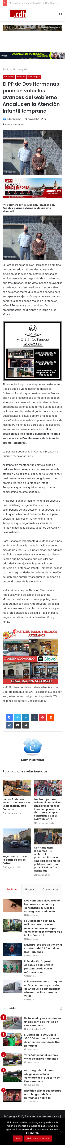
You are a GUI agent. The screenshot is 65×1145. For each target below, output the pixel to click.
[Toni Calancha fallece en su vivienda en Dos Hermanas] (12, 1059)
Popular (30, 889)
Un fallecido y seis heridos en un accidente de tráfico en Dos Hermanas (42, 1021)
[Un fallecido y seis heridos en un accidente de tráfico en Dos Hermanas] (12, 1022)
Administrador (13, 119)
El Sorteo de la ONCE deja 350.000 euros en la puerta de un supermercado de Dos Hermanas (42, 1040)
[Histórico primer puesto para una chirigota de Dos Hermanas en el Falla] (12, 1095)
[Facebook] (9, 717)
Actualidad (9, 76)
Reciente (12, 889)
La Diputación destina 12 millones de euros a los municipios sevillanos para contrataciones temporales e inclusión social (43, 928)
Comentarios (50, 889)
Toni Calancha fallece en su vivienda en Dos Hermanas (41, 1056)
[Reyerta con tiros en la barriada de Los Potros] (17, 840)
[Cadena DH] (18, 14)
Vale (17, 1138)
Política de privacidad (38, 1138)
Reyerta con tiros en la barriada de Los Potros (15, 860)
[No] (60, 1131)
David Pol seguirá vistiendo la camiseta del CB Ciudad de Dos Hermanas (43, 948)
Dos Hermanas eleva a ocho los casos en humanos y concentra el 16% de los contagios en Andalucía (42, 906)
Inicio (8, 69)
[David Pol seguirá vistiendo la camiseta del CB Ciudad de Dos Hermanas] (12, 949)
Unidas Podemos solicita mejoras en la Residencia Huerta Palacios (16, 804)
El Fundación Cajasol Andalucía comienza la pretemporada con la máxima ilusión (38, 967)
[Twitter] (17, 717)
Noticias (21, 76)
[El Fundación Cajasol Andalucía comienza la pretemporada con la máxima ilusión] (12, 966)
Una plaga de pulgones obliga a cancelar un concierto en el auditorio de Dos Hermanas (42, 1076)
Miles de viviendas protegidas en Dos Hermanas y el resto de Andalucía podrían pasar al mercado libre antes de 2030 (43, 989)
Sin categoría (20, 69)
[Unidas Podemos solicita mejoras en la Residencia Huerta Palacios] (17, 788)
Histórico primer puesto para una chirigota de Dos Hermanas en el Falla (43, 1094)
